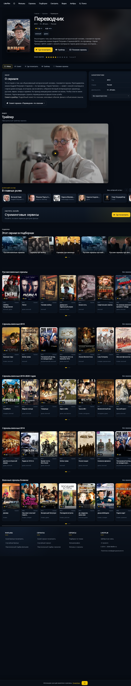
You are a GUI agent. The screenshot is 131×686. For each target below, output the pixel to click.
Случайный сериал (44, 543)
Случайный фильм (12, 543)
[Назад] (126, 190)
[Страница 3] (69, 257)
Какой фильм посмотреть (14, 539)
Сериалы (32, 3)
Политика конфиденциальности (112, 551)
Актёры (73, 3)
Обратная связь (108, 539)
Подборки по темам (76, 539)
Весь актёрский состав (114, 190)
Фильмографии (74, 543)
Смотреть (54, 3)
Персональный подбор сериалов (49, 547)
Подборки (43, 3)
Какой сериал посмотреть (46, 539)
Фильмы (21, 3)
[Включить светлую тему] (14, 3)
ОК (85, 683)
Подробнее (76, 683)
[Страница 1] (66, 257)
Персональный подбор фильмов (17, 547)
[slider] (56, 57)
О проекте (104, 543)
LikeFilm (7, 3)
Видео (64, 3)
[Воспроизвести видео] (55, 153)
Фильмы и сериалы (76, 547)
